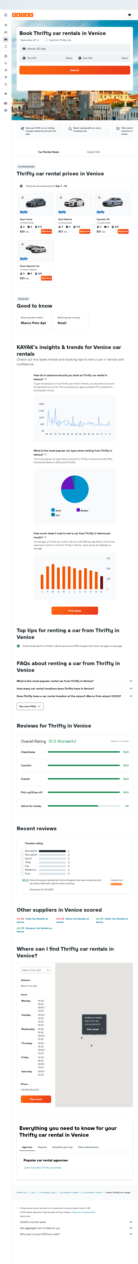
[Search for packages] (5, 46)
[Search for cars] (5, 39)
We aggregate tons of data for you (40, 1228)
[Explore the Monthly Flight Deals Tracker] (5, 70)
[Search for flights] (5, 25)
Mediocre (30, 869)
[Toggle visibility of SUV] (55, 515)
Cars (33, 1192)
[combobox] (30, 40)
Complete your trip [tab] (62, 1147)
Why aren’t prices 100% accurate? (40, 1234)
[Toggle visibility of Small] (56, 510)
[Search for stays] (5, 32)
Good (28, 858)
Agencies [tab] (27, 1147)
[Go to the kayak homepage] (22, 15)
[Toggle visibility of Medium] (82, 510)
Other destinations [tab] (88, 1147)
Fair (27, 866)
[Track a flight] (5, 84)
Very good (31, 854)
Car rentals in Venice (92, 1192)
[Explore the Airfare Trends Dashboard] (5, 63)
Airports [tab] (42, 1147)
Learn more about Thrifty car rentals (42, 1167)
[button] (5, 15)
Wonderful (31, 850)
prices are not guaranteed (83, 1212)
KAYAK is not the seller (33, 1222)
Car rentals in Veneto (69, 1192)
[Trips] (5, 93)
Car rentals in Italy (47, 1192)
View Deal (46, 231)
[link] (74, 611)
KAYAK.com (22, 1192)
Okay (28, 862)
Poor (27, 873)
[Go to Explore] (5, 77)
